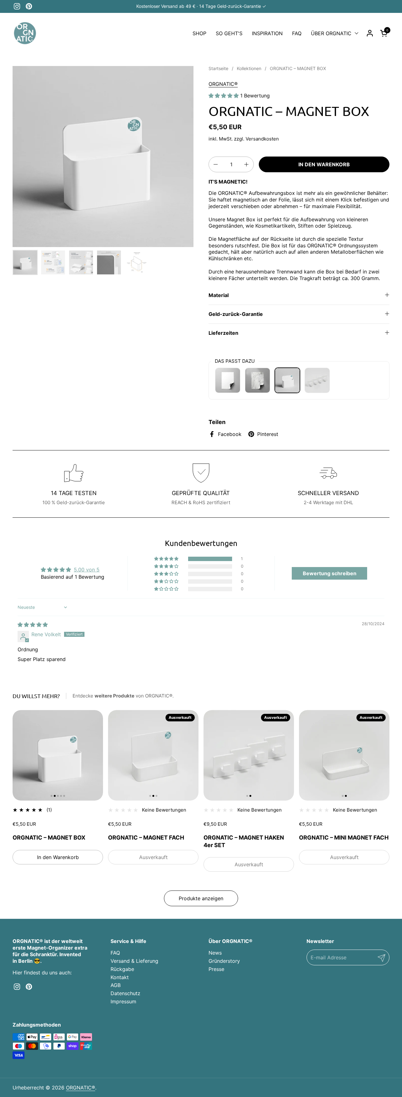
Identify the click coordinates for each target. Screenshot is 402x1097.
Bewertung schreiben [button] (329, 573)
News (215, 953)
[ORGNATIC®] (25, 33)
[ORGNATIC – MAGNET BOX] (287, 380)
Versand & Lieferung (134, 961)
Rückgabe (122, 969)
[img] (33, 624)
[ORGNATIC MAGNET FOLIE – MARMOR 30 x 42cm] (257, 380)
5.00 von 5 (87, 569)
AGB (116, 985)
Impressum (123, 1001)
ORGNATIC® (223, 84)
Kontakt (120, 977)
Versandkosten (262, 139)
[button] (384, 33)
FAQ (115, 953)
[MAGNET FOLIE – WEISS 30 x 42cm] (227, 380)
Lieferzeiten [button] (223, 333)
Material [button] (219, 295)
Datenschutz (125, 993)
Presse (216, 969)
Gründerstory (224, 961)
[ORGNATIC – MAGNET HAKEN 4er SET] (317, 380)
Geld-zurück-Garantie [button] (236, 314)
